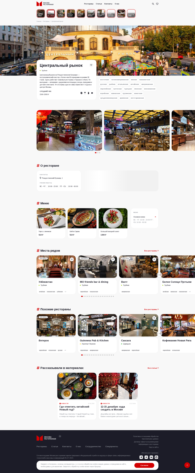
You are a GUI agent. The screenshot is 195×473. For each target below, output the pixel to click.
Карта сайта (153, 447)
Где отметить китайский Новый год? (74, 408)
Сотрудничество (93, 447)
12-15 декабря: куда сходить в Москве (113, 408)
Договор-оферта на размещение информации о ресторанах (146, 443)
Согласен (144, 465)
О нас (117, 4)
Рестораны (88, 4)
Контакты (108, 4)
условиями (80, 464)
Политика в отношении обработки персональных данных (145, 438)
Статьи (99, 4)
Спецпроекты (111, 447)
